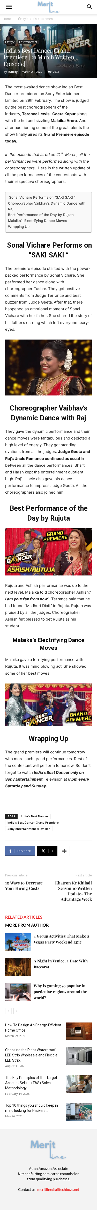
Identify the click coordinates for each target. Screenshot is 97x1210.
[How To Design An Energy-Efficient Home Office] (79, 1031)
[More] (64, 851)
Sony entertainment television (29, 829)
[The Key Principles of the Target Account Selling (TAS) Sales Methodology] (79, 1084)
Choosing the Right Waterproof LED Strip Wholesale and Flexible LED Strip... (31, 1055)
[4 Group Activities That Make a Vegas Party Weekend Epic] (18, 942)
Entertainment (43, 19)
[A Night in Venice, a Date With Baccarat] (18, 967)
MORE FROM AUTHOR (27, 925)
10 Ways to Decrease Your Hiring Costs (24, 885)
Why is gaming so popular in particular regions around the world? (60, 991)
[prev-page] (8, 1011)
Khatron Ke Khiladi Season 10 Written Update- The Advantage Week (73, 891)
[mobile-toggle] (9, 7)
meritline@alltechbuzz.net (58, 1189)
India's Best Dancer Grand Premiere (33, 822)
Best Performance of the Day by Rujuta (41, 215)
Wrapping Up (18, 227)
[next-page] (16, 1011)
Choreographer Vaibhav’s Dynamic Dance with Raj (46, 206)
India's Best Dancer (34, 816)
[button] (90, 7)
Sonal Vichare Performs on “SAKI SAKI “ (41, 197)
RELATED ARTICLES (23, 916)
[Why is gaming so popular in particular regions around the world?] (18, 992)
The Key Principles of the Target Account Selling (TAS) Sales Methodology (31, 1083)
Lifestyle (22, 19)
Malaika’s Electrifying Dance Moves (37, 221)
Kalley (13, 72)
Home (7, 19)
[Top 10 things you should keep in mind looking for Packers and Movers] (79, 1112)
